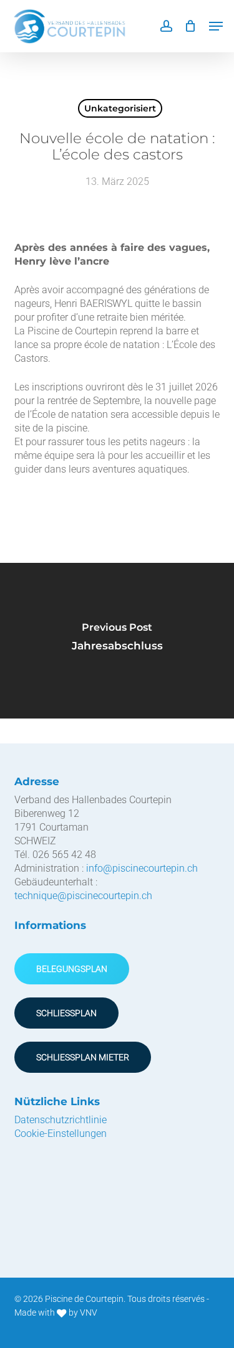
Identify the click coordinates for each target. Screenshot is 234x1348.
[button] (216, 26)
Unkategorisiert (120, 108)
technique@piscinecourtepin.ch (83, 896)
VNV (88, 1312)
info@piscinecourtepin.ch (142, 868)
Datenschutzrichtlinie (60, 1120)
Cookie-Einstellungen (60, 1133)
